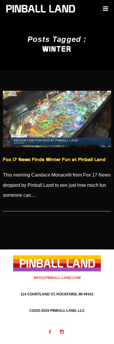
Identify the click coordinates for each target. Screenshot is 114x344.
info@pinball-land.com (57, 278)
